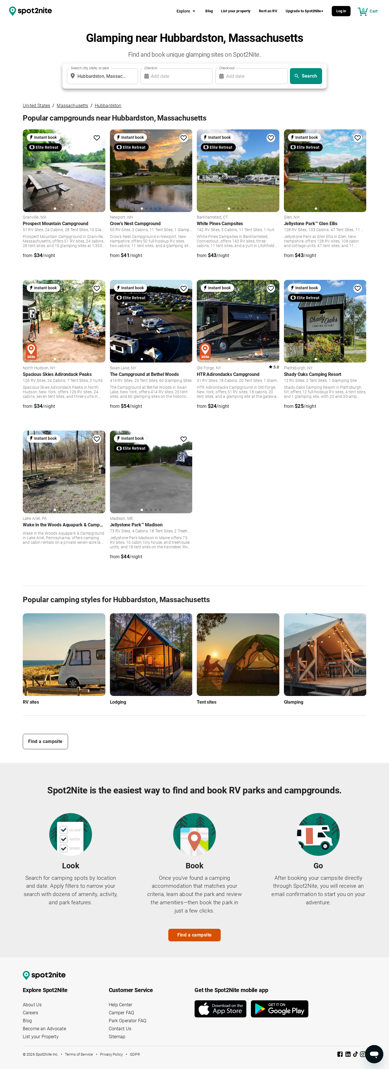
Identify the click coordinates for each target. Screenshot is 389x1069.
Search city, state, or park (90, 68)
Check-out (227, 68)
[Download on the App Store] (223, 1008)
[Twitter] (356, 1054)
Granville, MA (34, 217)
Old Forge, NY (209, 368)
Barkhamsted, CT (212, 217)
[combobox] (101, 76)
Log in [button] (341, 11)
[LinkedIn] (349, 1055)
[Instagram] (362, 1055)
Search (309, 76)
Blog (209, 11)
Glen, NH (292, 217)
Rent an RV (268, 11)
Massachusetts (72, 105)
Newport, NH (121, 217)
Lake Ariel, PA (35, 518)
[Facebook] (341, 1055)
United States (36, 105)
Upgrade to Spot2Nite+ (304, 11)
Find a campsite (45, 741)
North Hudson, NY (39, 368)
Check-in (150, 68)
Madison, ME (121, 518)
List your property (236, 11)
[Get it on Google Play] (279, 1008)
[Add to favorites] (96, 138)
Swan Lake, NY (123, 368)
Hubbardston (108, 105)
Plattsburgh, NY (298, 368)
